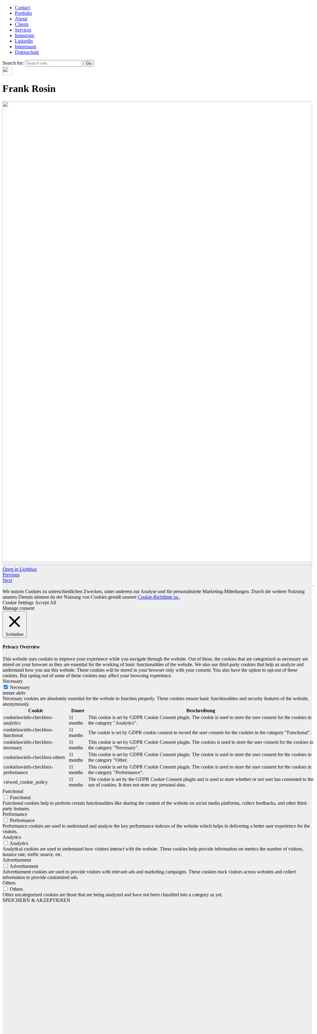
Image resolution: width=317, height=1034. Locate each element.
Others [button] (8, 882)
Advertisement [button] (16, 860)
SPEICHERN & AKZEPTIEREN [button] (36, 900)
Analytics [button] (11, 837)
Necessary (20, 687)
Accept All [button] (45, 602)
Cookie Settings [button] (17, 602)
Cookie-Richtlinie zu (159, 597)
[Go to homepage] (7, 73)
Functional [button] (12, 791)
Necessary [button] (12, 681)
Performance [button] (14, 814)
